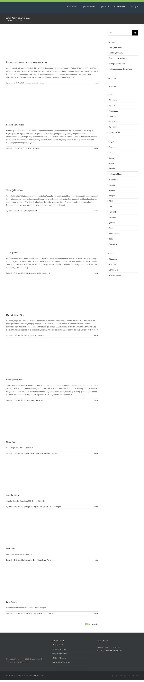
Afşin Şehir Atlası (14, 252)
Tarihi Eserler (114, 233)
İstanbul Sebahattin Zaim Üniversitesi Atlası (26, 62)
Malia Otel (11, 548)
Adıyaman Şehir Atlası (118, 58)
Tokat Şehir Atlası (14, 190)
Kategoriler (39, 453)
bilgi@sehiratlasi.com (113, 650)
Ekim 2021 (113, 122)
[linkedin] (133, 675)
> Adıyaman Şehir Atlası (60, 653)
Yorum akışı (113, 270)
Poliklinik (112, 212)
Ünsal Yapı (11, 442)
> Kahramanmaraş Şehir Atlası (61, 662)
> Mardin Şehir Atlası (59, 649)
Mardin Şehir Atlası (116, 53)
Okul (40, 507)
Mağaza (35, 507)
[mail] (129, 675)
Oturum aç (113, 259)
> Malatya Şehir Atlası (59, 658)
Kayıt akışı (113, 264)
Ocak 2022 (113, 116)
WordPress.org (115, 275)
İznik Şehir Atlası (115, 47)
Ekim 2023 (113, 100)
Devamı (96, 83)
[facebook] (113, 675)
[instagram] (125, 675)
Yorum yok (43, 83)
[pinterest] (137, 675)
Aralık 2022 (113, 111)
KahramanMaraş (30, 273)
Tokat (27, 211)
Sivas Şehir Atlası (14, 379)
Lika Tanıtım (33, 675)
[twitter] (117, 675)
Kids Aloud (11, 602)
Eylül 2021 (113, 127)
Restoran (112, 217)
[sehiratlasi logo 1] (20, 5)
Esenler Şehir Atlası (15, 124)
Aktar (111, 153)
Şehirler (39, 273)
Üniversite (35, 83)
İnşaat (27, 453)
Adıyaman (113, 147)
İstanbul (28, 83)
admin (10, 83)
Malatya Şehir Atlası (117, 64)
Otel (34, 560)
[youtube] (121, 675)
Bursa (111, 158)
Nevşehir (112, 196)
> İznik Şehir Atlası (58, 645)
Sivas (33, 400)
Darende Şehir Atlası (15, 315)
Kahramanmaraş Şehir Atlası (120, 69)
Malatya (27, 335)
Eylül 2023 (113, 105)
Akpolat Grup (12, 495)
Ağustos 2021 (114, 132)
